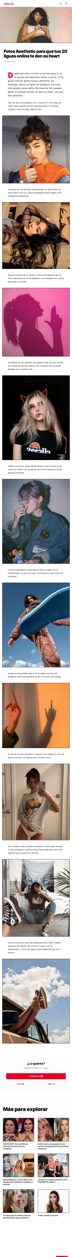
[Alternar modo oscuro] (66, 3)
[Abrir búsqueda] (60, 3)
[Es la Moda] (9, 3)
